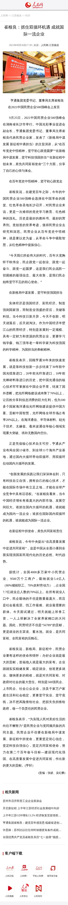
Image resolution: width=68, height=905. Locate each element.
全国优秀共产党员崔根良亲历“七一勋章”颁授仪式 (33, 837)
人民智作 (38, 896)
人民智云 (24, 896)
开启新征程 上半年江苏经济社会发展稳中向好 (31, 808)
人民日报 (9, 876)
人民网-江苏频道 (50, 45)
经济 (27, 15)
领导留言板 (52, 876)
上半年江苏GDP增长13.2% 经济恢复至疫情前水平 (33, 815)
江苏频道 (16, 15)
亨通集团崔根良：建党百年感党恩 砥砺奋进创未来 (34, 822)
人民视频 (9, 896)
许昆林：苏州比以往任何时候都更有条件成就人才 (33, 830)
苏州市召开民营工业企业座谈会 (22, 800)
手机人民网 (38, 876)
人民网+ (24, 876)
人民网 (4, 15)
